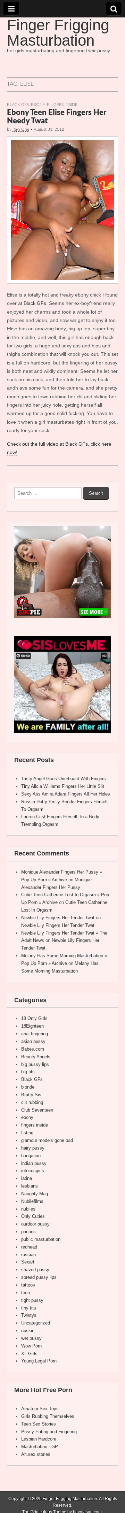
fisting (27, 1132)
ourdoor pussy (35, 1224)
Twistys (28, 1315)
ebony (38, 105)
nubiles (28, 1209)
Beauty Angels (35, 1056)
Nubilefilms (32, 1201)
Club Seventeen (37, 1110)
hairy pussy (32, 1148)
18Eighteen (32, 1026)
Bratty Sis (31, 1094)
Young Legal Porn (39, 1361)
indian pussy (34, 1163)
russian (28, 1254)
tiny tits (28, 1308)
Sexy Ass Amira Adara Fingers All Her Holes (65, 794)
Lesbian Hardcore (38, 1439)
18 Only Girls (34, 1018)
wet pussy (31, 1338)
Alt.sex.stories (35, 1454)
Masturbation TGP (39, 1446)
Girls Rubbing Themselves (47, 1416)
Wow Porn (31, 1346)
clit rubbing (32, 1102)
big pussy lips (35, 1064)
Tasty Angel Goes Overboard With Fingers (63, 778)
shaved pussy (35, 1269)
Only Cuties (33, 1216)
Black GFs (18, 105)
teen (25, 1292)
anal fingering (34, 1033)
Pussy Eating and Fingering (49, 1431)
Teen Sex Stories (38, 1424)
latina (26, 1178)
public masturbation (40, 1239)
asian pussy (33, 1041)
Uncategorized (35, 1323)
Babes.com (32, 1049)
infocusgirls (32, 1170)
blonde (27, 1087)
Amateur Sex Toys (40, 1408)
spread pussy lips (39, 1277)
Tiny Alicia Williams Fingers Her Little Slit (62, 786)
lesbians (29, 1186)
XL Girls (29, 1353)
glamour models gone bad (47, 1140)
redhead (29, 1247)
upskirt (28, 1330)
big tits (28, 1071)
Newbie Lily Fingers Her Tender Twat (57, 917)
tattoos (28, 1285)
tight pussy (32, 1300)
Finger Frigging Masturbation (58, 32)
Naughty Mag (34, 1193)
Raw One (20, 129)
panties (28, 1231)
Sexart (27, 1262)
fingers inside (62, 105)
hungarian (31, 1155)
